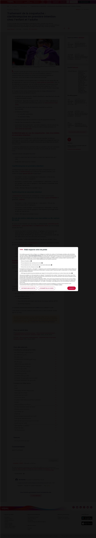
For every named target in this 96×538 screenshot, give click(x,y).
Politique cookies (58, 284)
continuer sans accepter (28, 288)
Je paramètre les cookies (46, 288)
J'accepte (71, 288)
